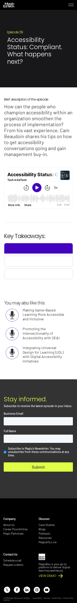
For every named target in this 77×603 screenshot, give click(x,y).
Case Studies (47, 525)
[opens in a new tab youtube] (46, 589)
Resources (45, 537)
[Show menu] (71, 5)
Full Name (10, 431)
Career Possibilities (15, 529)
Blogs (42, 529)
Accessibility (37, 598)
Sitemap (47, 598)
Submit (38, 466)
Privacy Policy (68, 598)
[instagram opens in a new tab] (36, 589)
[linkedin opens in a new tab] (26, 589)
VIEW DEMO (47, 576)
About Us (9, 525)
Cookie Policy (56, 598)
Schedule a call (12, 560)
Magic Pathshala (13, 533)
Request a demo (13, 564)
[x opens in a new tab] (6, 589)
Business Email (14, 413)
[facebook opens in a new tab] (16, 589)
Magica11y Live (47, 542)
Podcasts (44, 533)
